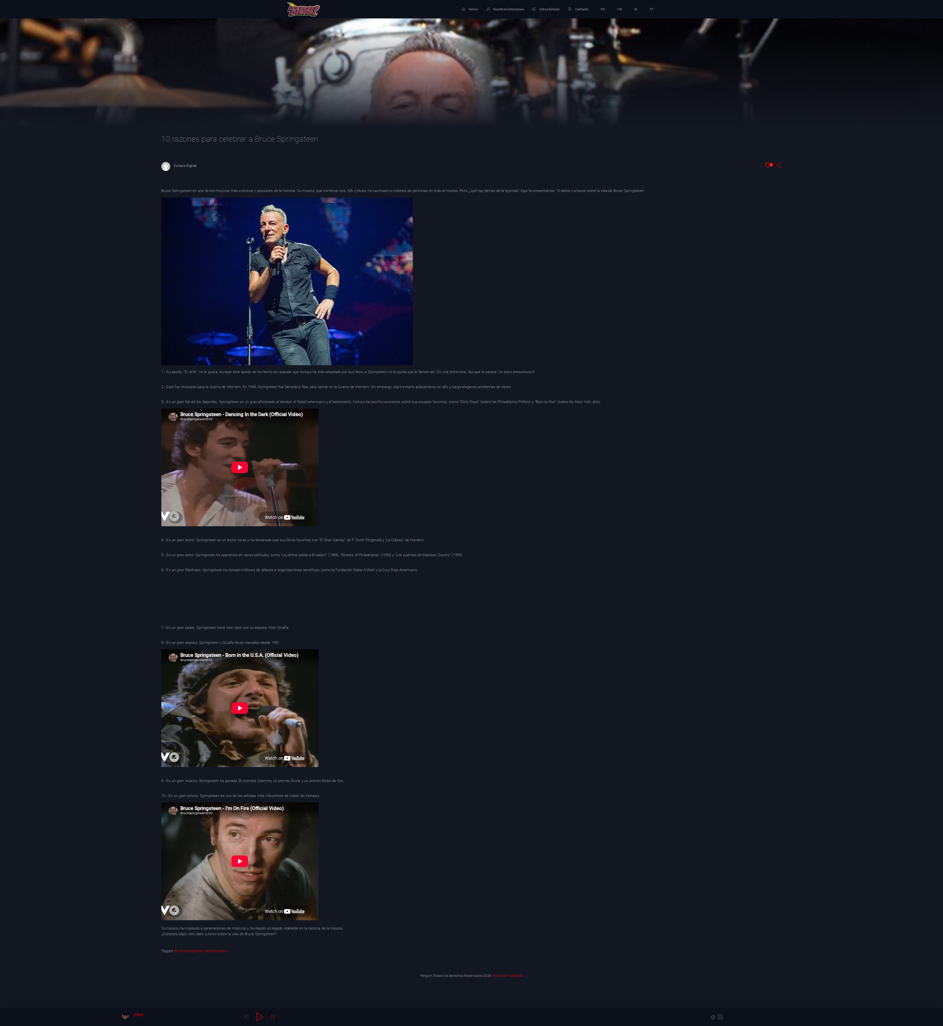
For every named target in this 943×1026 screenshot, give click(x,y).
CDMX (138, 1015)
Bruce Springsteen (188, 951)
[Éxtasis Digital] (303, 9)
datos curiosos (216, 951)
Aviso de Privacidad (507, 976)
